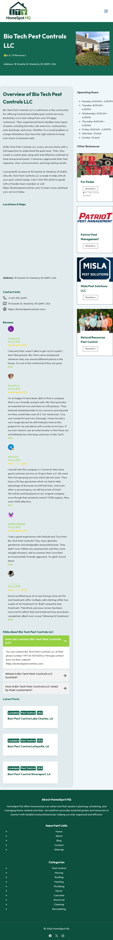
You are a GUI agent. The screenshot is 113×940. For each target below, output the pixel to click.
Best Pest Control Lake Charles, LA (30, 718)
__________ (14, 583)
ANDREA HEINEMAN (16, 524)
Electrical (59, 899)
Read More (91, 189)
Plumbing (59, 886)
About (59, 835)
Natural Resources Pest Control (93, 340)
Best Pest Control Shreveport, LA (29, 774)
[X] (56, 936)
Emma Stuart (14, 385)
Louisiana (13, 712)
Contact (59, 845)
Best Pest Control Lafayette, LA (28, 746)
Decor (59, 890)
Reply (10, 366)
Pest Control (28, 712)
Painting (59, 881)
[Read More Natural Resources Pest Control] (95, 321)
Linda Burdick (14, 338)
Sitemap (59, 849)
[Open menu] (106, 11)
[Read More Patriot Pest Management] (95, 218)
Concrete (59, 895)
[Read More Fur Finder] (95, 165)
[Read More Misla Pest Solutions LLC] (95, 270)
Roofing (59, 877)
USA (40, 712)
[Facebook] (50, 936)
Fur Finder (87, 182)
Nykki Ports (13, 456)
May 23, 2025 (14, 341)
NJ (86, 192)
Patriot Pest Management (90, 237)
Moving (59, 872)
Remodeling (59, 908)
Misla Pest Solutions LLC (94, 288)
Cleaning (59, 904)
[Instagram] (62, 936)
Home (59, 831)
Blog (59, 840)
